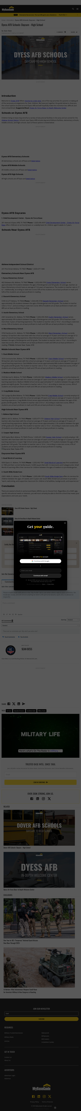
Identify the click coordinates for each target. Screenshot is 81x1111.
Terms (43, 584)
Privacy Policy (50, 584)
